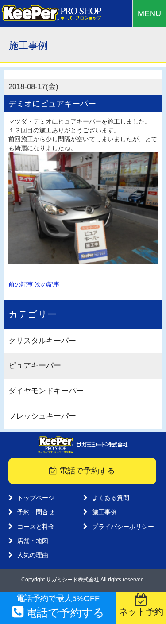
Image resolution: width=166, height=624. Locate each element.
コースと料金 (35, 526)
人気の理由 (32, 554)
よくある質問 (110, 497)
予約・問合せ (35, 511)
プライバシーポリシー (123, 526)
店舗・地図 (32, 540)
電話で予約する (86, 470)
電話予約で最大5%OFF (60, 606)
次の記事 (47, 284)
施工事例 (104, 511)
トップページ (35, 497)
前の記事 (20, 284)
